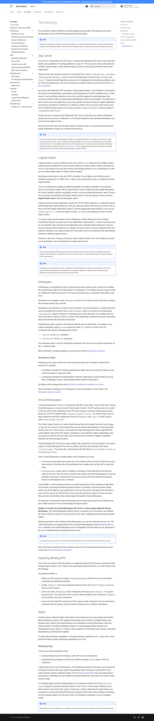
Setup (19, 12)
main (32, 6)
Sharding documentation (85, 673)
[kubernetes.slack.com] (138, 717)
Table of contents (126, 22)
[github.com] (134, 717)
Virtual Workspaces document (59, 550)
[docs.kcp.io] (11, 6)
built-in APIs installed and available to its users (85, 384)
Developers (37, 12)
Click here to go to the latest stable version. (97, 2)
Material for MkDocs (23, 717)
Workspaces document (96, 351)
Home (12, 12)
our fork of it (72, 146)
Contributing (48, 12)
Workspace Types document (49, 392)
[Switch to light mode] (86, 6)
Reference (59, 12)
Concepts (27, 12)
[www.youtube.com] (142, 717)
